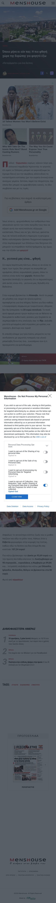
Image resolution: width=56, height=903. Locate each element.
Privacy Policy (43, 506)
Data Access (28, 506)
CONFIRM (17, 497)
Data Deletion (12, 506)
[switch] (45, 452)
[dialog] (28, 451)
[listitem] (28, 446)
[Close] (50, 396)
